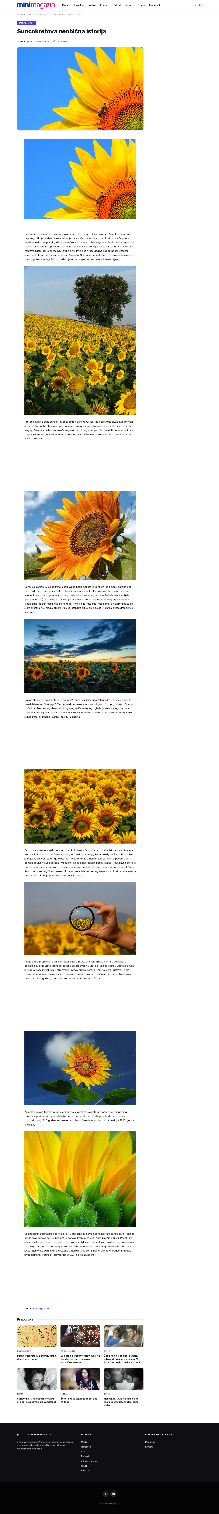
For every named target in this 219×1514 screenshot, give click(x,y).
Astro (92, 5)
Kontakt (149, 1446)
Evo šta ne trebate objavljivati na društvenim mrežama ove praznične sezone (80, 1359)
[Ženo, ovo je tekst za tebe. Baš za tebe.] (80, 1379)
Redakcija (24, 41)
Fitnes (141, 5)
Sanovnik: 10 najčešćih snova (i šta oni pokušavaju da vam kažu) (36, 1400)
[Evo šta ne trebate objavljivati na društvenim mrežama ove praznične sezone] (80, 1336)
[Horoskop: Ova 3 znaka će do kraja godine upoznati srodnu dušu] (123, 1379)
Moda (65, 5)
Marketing (150, 1442)
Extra (107, 1351)
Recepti (104, 5)
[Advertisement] (80, 465)
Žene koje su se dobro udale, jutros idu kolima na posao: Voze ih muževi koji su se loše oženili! (123, 1359)
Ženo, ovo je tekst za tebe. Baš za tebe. (78, 1400)
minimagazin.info (41, 1308)
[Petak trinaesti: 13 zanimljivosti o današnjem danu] (37, 1336)
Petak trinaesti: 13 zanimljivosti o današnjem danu (36, 1357)
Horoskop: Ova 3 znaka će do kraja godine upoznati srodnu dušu (121, 1402)
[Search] (200, 5)
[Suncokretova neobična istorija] (80, 88)
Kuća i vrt (154, 5)
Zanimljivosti (26, 23)
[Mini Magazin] (36, 5)
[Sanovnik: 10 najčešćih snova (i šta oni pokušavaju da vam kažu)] (37, 1379)
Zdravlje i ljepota (123, 5)
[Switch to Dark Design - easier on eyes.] (195, 5)
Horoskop (78, 5)
